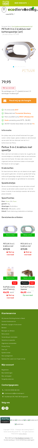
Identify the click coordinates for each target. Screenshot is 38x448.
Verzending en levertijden (10, 337)
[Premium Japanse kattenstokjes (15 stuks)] (28, 273)
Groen (8, 201)
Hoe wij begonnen (7, 356)
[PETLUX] (28, 70)
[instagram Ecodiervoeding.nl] (6, 408)
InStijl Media (22, 434)
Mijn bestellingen (7, 373)
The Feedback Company (22, 438)
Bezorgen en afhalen (8, 331)
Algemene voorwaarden (9, 343)
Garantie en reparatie (8, 340)
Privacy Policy (6, 346)
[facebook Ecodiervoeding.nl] (3, 408)
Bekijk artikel (10, 235)
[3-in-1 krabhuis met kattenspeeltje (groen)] (28, 230)
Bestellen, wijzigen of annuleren (12, 325)
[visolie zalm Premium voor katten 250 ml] (10, 273)
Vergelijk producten (8, 379)
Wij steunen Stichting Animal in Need (13, 318)
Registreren (5, 370)
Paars (14, 201)
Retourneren (5, 334)
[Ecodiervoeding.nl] (6, 3)
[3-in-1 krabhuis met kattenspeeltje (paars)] (10, 230)
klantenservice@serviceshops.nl (14, 393)
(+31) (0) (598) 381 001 (12, 390)
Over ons (4, 350)
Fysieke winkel (6, 353)
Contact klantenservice (9, 321)
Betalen (4, 328)
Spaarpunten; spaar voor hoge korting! (13, 359)
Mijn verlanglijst (6, 376)
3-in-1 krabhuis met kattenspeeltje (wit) (22, 26)
